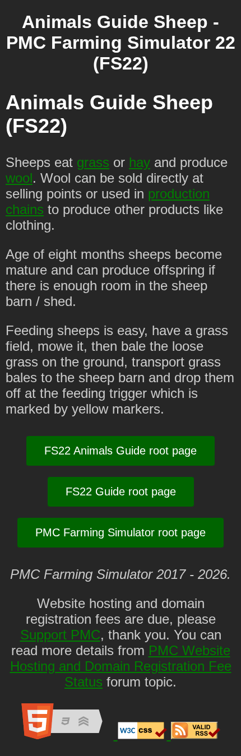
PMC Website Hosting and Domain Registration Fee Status (120, 666)
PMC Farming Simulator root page (120, 532)
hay (139, 162)
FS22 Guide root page (121, 491)
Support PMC (60, 634)
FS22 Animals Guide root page (120, 450)
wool (19, 177)
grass (93, 162)
